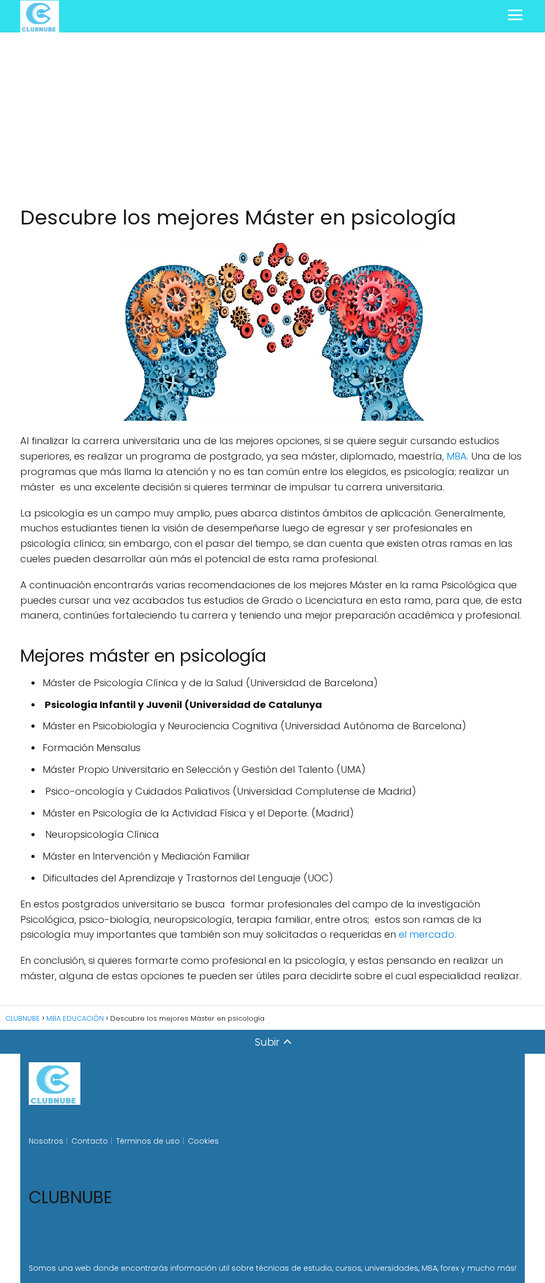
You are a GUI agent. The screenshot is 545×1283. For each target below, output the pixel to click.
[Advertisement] (272, 119)
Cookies (203, 1141)
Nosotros (46, 1141)
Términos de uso (148, 1141)
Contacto (89, 1141)
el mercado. (427, 934)
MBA (457, 456)
